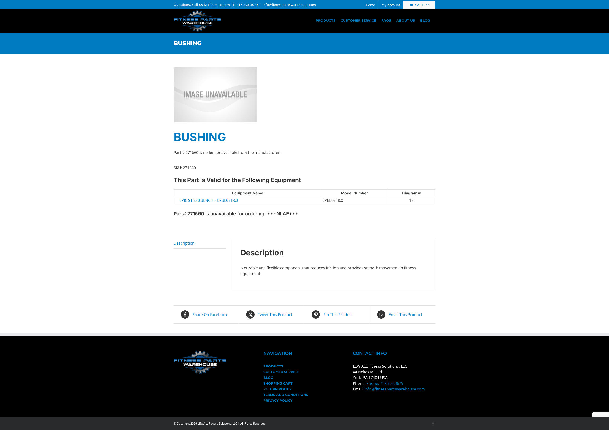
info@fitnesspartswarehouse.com (289, 4)
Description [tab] (184, 243)
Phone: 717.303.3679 (384, 383)
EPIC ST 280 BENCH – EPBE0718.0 (208, 200)
